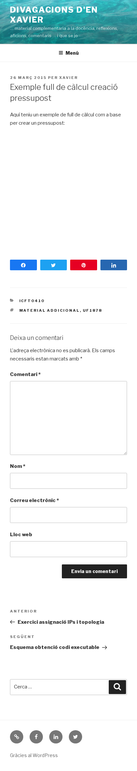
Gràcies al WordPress (34, 755)
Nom (17, 466)
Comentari (25, 374)
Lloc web (21, 535)
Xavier (68, 77)
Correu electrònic (34, 500)
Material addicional (49, 310)
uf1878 (92, 310)
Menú (72, 53)
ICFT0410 (32, 300)
